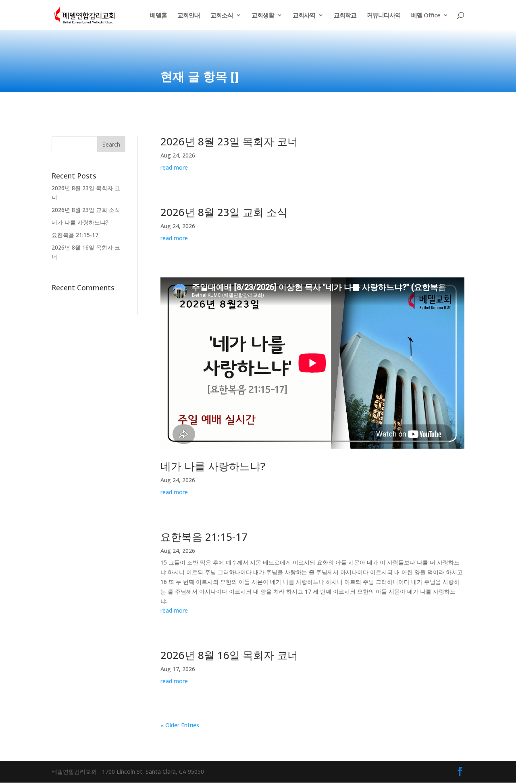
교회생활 (263, 15)
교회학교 (345, 15)
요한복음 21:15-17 (75, 235)
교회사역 (304, 15)
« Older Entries (179, 725)
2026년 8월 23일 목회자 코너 (229, 141)
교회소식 (221, 15)
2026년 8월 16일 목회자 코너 (229, 655)
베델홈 (158, 15)
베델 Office (425, 15)
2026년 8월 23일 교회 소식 (86, 210)
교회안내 (188, 15)
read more (174, 167)
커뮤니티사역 (384, 15)
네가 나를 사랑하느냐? (80, 222)
